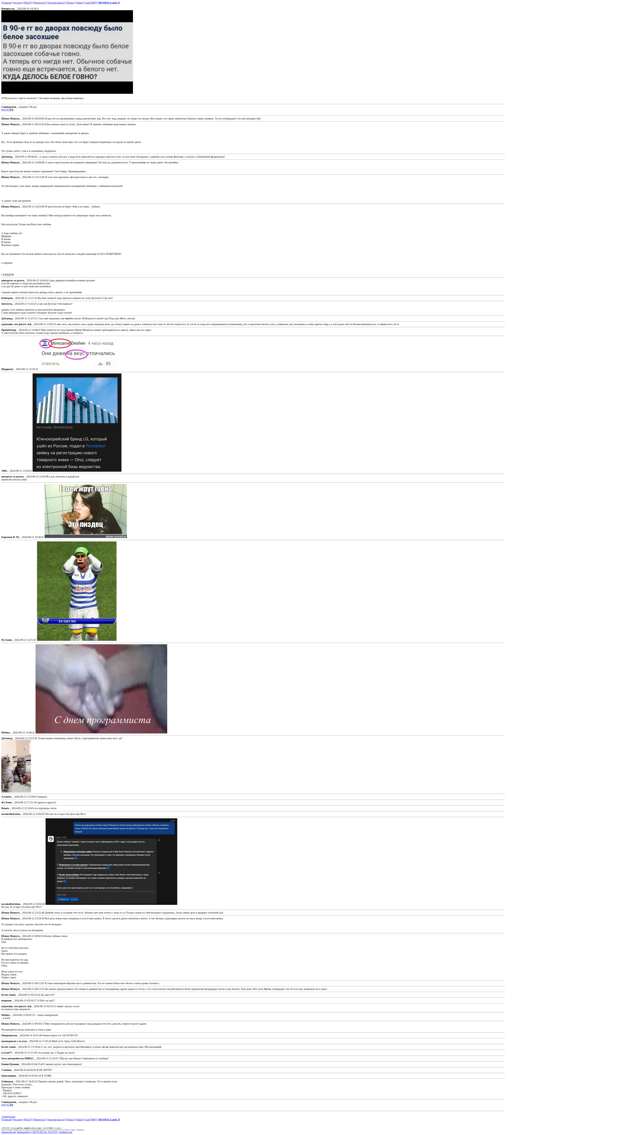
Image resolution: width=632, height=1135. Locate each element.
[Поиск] (70, 2)
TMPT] (94, 2)
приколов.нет (8, 1132)
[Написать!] (39, 2)
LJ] (118, 2)
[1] (5, 109)
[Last (86, 2)
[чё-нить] (18, 2)
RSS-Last (110, 2)
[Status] (79, 2)
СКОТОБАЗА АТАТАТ (44, 1132)
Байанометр (23, 1132)
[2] (8, 109)
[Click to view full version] (16, 791)
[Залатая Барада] (56, 2)
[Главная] (6, 2)
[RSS (101, 2)
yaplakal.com (65, 1132)
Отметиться (8, 1116)
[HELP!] (28, 2)
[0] (2, 109)
